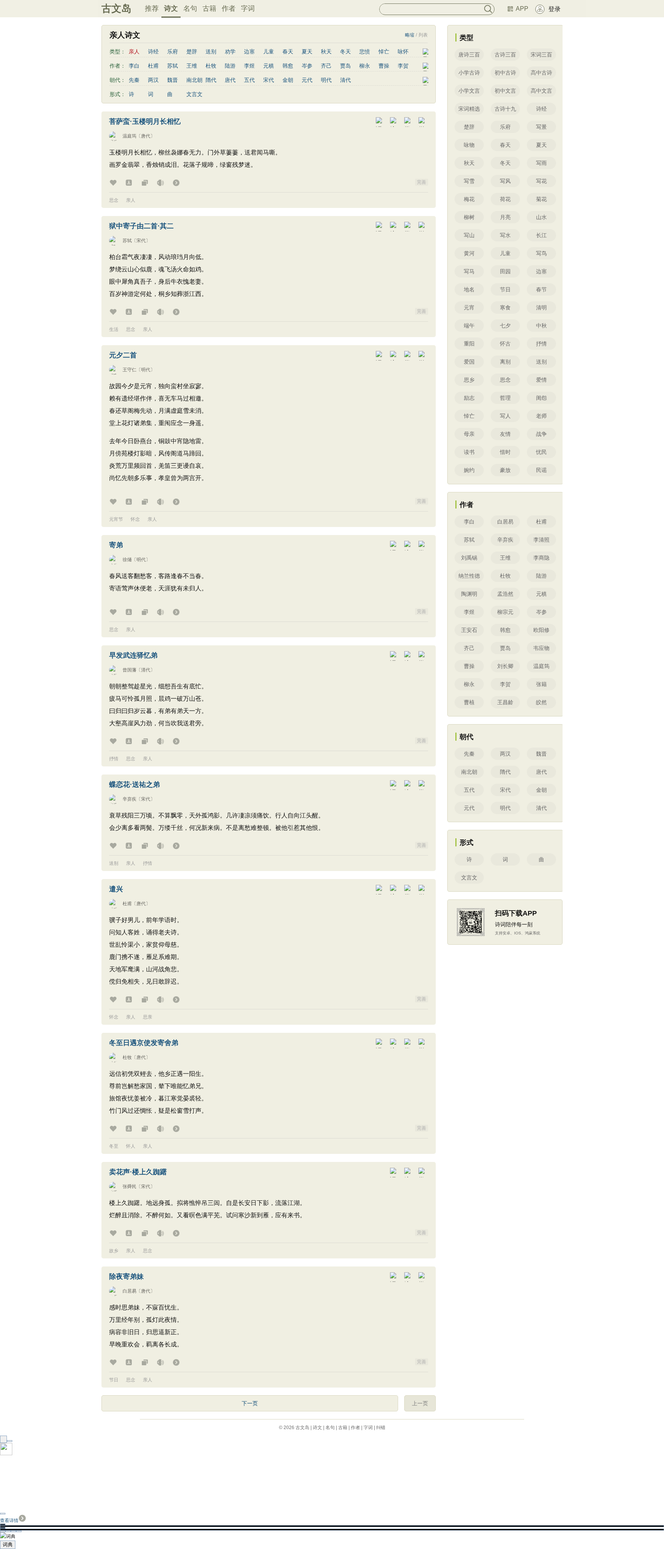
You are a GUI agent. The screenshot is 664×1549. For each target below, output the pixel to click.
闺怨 (541, 398)
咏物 (469, 145)
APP (522, 8)
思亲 (147, 1017)
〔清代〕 (145, 670)
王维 (191, 66)
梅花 (469, 199)
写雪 (469, 181)
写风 (505, 181)
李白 (134, 66)
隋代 (211, 80)
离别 (505, 362)
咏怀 (403, 51)
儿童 (268, 51)
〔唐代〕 (145, 136)
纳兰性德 (469, 576)
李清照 (541, 540)
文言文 (194, 94)
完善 (421, 182)
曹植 (469, 702)
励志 (469, 398)
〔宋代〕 (141, 240)
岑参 (307, 66)
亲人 (130, 200)
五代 (249, 80)
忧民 (541, 452)
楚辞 (191, 51)
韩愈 (287, 66)
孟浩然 (505, 594)
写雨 (541, 163)
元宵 (469, 307)
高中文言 (541, 91)
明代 (326, 80)
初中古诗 (505, 73)
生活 (113, 329)
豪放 (505, 470)
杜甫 (153, 66)
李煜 (249, 66)
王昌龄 (505, 702)
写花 (541, 181)
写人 (505, 416)
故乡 (113, 1250)
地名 (469, 289)
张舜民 (129, 1186)
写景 (541, 127)
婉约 (469, 470)
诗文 (171, 8)
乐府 (172, 51)
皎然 (541, 702)
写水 (505, 235)
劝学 (230, 51)
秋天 (326, 51)
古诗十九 (505, 109)
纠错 (380, 1427)
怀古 (505, 344)
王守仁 (129, 369)
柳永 (364, 66)
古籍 (209, 8)
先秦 (134, 80)
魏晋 (172, 80)
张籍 (541, 684)
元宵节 (116, 519)
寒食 (505, 307)
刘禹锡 (469, 558)
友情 (505, 434)
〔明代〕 (145, 369)
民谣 (541, 470)
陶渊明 (469, 594)
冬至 (113, 1146)
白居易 (129, 1291)
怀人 (130, 1146)
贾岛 (345, 66)
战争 (541, 434)
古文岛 (116, 8)
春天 (287, 51)
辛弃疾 (129, 799)
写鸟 (541, 253)
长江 (541, 235)
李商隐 (541, 558)
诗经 (153, 51)
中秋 (541, 325)
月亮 (505, 217)
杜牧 (211, 66)
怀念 (135, 519)
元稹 (268, 66)
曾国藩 (129, 670)
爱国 (469, 362)
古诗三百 (505, 55)
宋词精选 (469, 109)
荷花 (505, 199)
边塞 (249, 51)
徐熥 (127, 559)
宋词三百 (541, 55)
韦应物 (541, 648)
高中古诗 (541, 73)
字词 (248, 8)
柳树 (469, 217)
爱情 (541, 380)
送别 (211, 51)
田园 (505, 271)
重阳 (469, 344)
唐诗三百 (469, 55)
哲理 (505, 398)
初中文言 (505, 91)
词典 (8, 1544)
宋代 (268, 80)
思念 (113, 200)
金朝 (287, 80)
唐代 (230, 80)
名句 (190, 8)
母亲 (469, 434)
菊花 (541, 199)
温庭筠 (129, 136)
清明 (541, 307)
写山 (469, 235)
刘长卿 (505, 666)
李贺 (403, 66)
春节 (541, 289)
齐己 (326, 66)
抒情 (113, 758)
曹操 (383, 66)
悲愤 (364, 51)
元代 (307, 80)
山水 (541, 217)
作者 (229, 8)
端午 (469, 325)
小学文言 (469, 91)
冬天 (345, 51)
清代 (345, 80)
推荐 (152, 8)
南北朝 (194, 80)
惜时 (505, 452)
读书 (469, 452)
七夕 (505, 325)
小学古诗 (469, 73)
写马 (469, 271)
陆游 (230, 66)
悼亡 (383, 51)
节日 (113, 1380)
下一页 (250, 1403)
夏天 (307, 51)
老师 (541, 416)
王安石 (469, 630)
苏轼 (172, 66)
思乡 (469, 380)
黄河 (469, 253)
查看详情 (9, 1520)
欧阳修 (541, 630)
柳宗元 (505, 612)
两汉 (153, 80)
